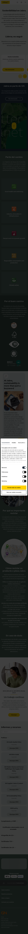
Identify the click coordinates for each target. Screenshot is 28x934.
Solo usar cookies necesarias (14, 492)
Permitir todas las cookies (14, 487)
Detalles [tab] (14, 442)
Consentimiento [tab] (6, 442)
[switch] (24, 472)
